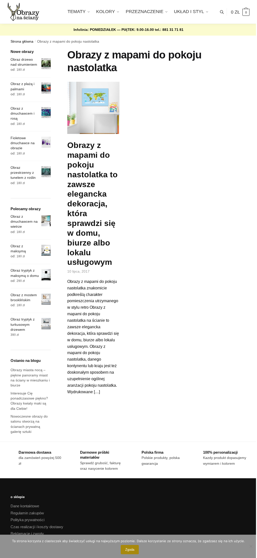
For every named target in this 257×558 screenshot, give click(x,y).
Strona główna (22, 41)
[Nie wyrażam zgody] (250, 546)
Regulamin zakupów (27, 513)
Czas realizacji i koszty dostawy (37, 527)
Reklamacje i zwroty (27, 533)
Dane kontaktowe (25, 506)
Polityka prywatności (27, 520)
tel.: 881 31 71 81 (169, 30)
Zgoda (129, 549)
